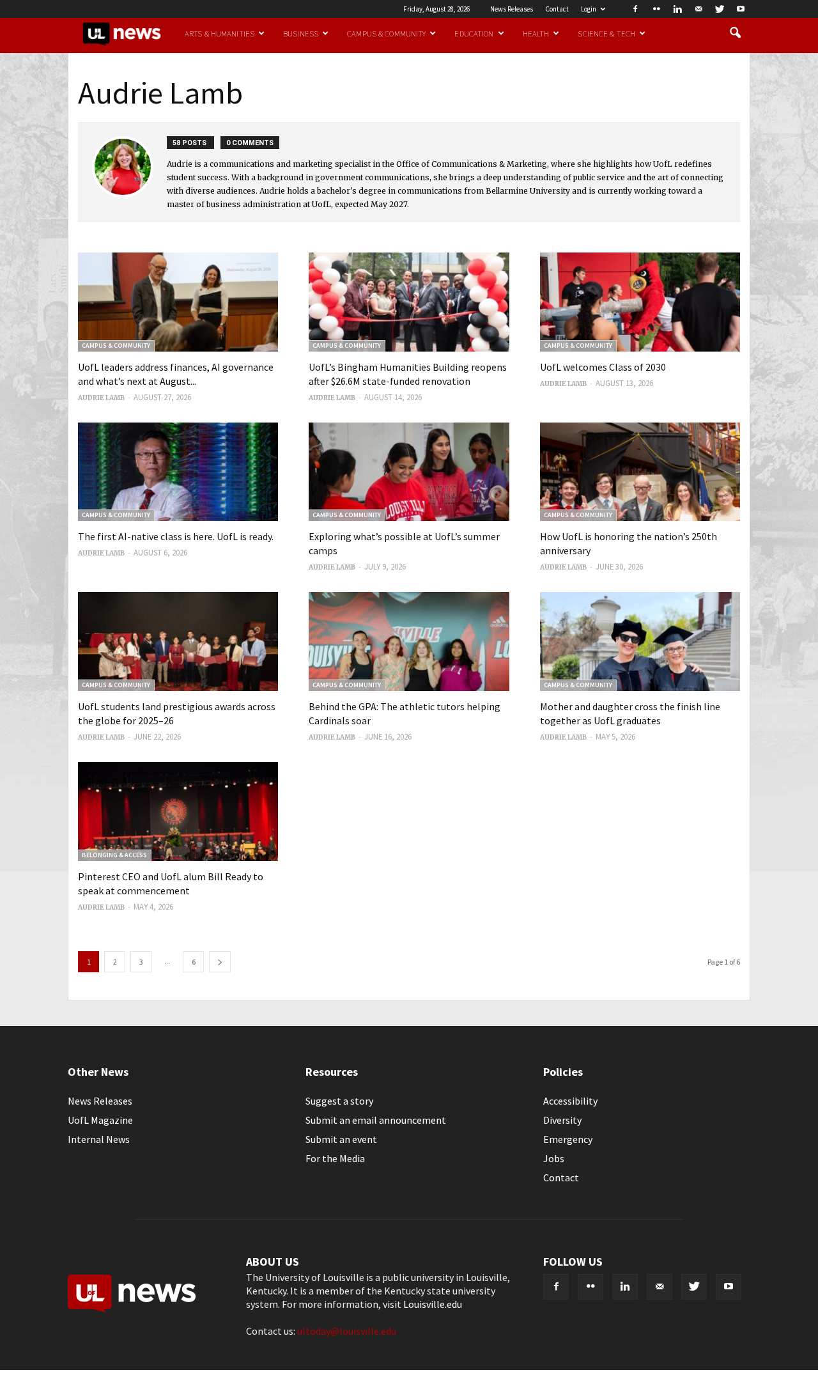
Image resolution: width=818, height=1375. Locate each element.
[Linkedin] (677, 9)
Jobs (553, 1158)
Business (300, 33)
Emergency (567, 1139)
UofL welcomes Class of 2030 (603, 367)
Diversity (562, 1120)
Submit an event (341, 1139)
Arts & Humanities (219, 33)
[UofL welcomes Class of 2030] (640, 302)
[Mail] (698, 9)
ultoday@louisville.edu (346, 1331)
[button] (735, 33)
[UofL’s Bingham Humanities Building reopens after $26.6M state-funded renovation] (409, 302)
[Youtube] (740, 9)
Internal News (99, 1139)
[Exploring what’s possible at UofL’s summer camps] (409, 472)
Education (473, 33)
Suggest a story (339, 1100)
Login (588, 8)
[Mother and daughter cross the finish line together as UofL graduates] (640, 641)
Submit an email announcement (375, 1120)
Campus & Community (386, 33)
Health (536, 33)
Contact (557, 8)
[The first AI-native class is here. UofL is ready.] (178, 472)
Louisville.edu (432, 1304)
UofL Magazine (100, 1120)
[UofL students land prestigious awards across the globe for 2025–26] (178, 641)
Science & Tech (606, 33)
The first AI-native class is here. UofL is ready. (176, 536)
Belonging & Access (114, 855)
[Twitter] (719, 9)
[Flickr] (656, 9)
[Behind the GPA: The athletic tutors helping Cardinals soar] (409, 641)
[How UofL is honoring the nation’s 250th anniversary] (640, 472)
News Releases (511, 8)
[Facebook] (635, 9)
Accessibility (570, 1100)
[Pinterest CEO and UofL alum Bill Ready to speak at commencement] (178, 811)
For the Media (335, 1158)
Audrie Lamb (101, 398)
